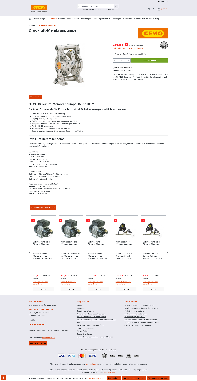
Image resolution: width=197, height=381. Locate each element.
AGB (78, 322)
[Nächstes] (167, 253)
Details (43, 289)
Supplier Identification (85, 311)
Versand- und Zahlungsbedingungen (91, 314)
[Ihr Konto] (153, 9)
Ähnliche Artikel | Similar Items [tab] (43, 207)
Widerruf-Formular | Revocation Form (91, 317)
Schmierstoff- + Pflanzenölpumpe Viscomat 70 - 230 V (125, 243)
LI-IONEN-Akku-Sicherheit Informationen (140, 320)
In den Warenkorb (150, 60)
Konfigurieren (114, 378)
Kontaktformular (48, 338)
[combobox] (95, 6)
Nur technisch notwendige (133, 378)
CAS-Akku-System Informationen (137, 325)
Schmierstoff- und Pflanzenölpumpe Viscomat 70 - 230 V (42, 243)
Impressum (81, 308)
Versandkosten (92, 364)
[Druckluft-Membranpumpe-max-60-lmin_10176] (68, 65)
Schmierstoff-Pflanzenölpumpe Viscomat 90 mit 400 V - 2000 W (98, 243)
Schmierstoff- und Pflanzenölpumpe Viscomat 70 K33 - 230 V (151, 243)
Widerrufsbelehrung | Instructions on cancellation (96, 320)
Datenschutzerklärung (85, 328)
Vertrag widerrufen (38, 343)
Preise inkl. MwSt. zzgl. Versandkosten (128, 48)
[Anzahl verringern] (115, 60)
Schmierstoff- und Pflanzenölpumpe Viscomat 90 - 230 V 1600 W (70, 243)
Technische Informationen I (135, 311)
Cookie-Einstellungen (85, 334)
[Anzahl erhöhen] (128, 60)
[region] (69, 65)
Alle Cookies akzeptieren (158, 378)
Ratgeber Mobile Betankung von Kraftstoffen (141, 322)
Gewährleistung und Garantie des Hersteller (141, 308)
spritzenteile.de (109, 372)
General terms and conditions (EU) (90, 325)
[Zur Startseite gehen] (39, 9)
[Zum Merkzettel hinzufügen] (50, 235)
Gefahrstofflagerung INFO (134, 317)
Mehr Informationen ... (95, 378)
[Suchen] (116, 6)
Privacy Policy (82, 331)
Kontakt (80, 305)
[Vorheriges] (29, 253)
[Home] (30, 19)
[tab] (35, 97)
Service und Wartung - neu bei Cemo (138, 305)
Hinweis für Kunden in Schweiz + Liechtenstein (95, 337)
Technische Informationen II (135, 314)
